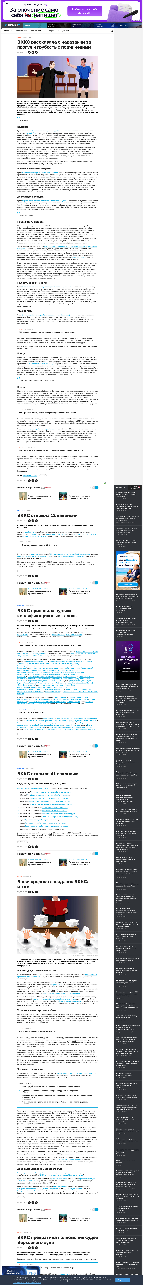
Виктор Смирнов (42, 1173)
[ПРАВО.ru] (12, 25)
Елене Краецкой (60, 697)
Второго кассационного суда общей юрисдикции (72, 727)
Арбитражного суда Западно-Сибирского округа (49, 674)
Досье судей (36, 31)
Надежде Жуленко (74, 721)
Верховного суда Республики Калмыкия (38, 201)
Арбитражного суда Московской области (45, 681)
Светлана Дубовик (68, 315)
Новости (23, 841)
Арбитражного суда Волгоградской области (44, 672)
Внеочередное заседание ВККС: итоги (39, 545)
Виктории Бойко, (30, 721)
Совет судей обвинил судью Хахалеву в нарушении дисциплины (51, 1086)
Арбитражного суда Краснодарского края (45, 676)
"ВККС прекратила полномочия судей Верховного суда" (61, 1175)
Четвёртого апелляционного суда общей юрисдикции (50, 804)
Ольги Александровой (72, 1160)
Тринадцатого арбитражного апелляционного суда (45, 823)
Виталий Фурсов (32, 133)
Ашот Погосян (39, 1191)
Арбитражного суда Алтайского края (44, 668)
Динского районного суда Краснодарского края (41, 315)
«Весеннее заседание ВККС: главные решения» (61, 993)
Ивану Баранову (30, 670)
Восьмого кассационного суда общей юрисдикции (49, 801)
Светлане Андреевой (35, 691)
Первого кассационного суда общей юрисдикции (51, 792)
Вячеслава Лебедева (74, 634)
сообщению (29, 532)
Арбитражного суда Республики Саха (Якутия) (74, 683)
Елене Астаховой (69, 676)
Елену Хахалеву (88, 1073)
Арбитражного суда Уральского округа (44, 689)
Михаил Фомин (39, 656)
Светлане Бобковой (43, 679)
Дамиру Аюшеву (73, 701)
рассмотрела (22, 634)
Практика (22, 709)
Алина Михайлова (30, 475)
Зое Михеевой (48, 719)
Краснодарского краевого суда (69, 1073)
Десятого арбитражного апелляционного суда (60, 817)
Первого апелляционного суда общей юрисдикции (77, 719)
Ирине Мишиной (89, 721)
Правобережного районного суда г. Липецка (40, 173)
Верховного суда (79, 257)
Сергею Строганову (72, 725)
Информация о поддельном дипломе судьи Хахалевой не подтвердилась (55, 1102)
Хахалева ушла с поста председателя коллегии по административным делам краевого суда (57, 1096)
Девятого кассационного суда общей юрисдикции (43, 729)
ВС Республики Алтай (74, 1189)
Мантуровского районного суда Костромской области (65, 247)
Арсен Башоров (68, 287)
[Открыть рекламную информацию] (138, 588)
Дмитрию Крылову (52, 691)
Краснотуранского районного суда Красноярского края (54, 999)
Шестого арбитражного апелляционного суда (68, 662)
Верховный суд (57, 985)
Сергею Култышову (42, 699)
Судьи (21, 329)
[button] (29, 52)
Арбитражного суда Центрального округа (41, 820)
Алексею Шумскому (46, 683)
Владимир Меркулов (25, 1173)
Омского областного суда (55, 534)
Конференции (21, 31)
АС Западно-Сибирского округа (34, 536)
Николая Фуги (34, 977)
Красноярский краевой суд (70, 1001)
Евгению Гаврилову (71, 729)
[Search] (111, 30)
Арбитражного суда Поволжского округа (58, 814)
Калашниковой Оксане (71, 672)
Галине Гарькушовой (76, 679)
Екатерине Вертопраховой (36, 662)
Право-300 (8, 31)
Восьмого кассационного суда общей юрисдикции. (37, 723)
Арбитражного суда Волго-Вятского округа (55, 670)
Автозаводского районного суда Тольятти (39, 429)
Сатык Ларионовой (45, 721)
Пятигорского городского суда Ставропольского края (53, 131)
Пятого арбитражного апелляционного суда (70, 699)
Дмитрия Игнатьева (59, 1179)
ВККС (43, 475)
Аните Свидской (30, 683)
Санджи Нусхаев (61, 201)
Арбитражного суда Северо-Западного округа (49, 687)
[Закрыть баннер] (39, 1267)
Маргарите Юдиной (59, 679)
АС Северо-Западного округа (85, 534)
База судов (49, 31)
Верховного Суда (58, 634)
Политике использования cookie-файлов (27, 1282)
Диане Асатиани (56, 725)
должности (35, 554)
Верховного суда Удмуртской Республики (34, 556)
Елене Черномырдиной (27, 685)
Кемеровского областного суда (29, 1189)
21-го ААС (32, 534)
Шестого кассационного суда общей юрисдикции (70, 554)
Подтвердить (123, 1280)
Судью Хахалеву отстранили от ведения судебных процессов (50, 1091)
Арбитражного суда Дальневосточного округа (47, 701)
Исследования (63, 31)
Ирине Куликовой (88, 729)
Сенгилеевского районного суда (41, 364)
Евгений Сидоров (60, 1187)
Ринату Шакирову (40, 654)
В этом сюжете (25, 542)
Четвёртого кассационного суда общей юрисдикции (48, 795)
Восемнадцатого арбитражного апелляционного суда (48, 666)
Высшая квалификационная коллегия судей (34, 788)
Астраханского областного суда (55, 807)
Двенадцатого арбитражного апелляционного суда (48, 664)
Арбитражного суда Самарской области (54, 685)
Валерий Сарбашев (50, 1189)
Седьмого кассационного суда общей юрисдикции (49, 798)
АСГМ (61, 1160)
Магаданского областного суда (54, 811)
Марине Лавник (60, 721)
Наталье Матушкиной (36, 727)
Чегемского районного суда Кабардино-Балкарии (42, 287)
